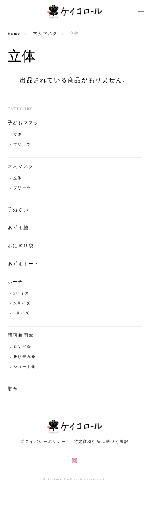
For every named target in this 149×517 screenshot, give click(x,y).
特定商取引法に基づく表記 (101, 441)
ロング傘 (22, 347)
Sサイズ (21, 293)
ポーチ (16, 282)
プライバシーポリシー (43, 441)
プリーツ (22, 144)
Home (14, 33)
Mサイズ (22, 303)
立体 (18, 134)
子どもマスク (24, 123)
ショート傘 (24, 367)
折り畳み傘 (24, 357)
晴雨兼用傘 (21, 335)
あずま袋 (18, 228)
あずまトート (24, 264)
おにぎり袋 (21, 246)
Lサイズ (21, 313)
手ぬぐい (18, 210)
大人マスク (45, 33)
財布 (13, 389)
